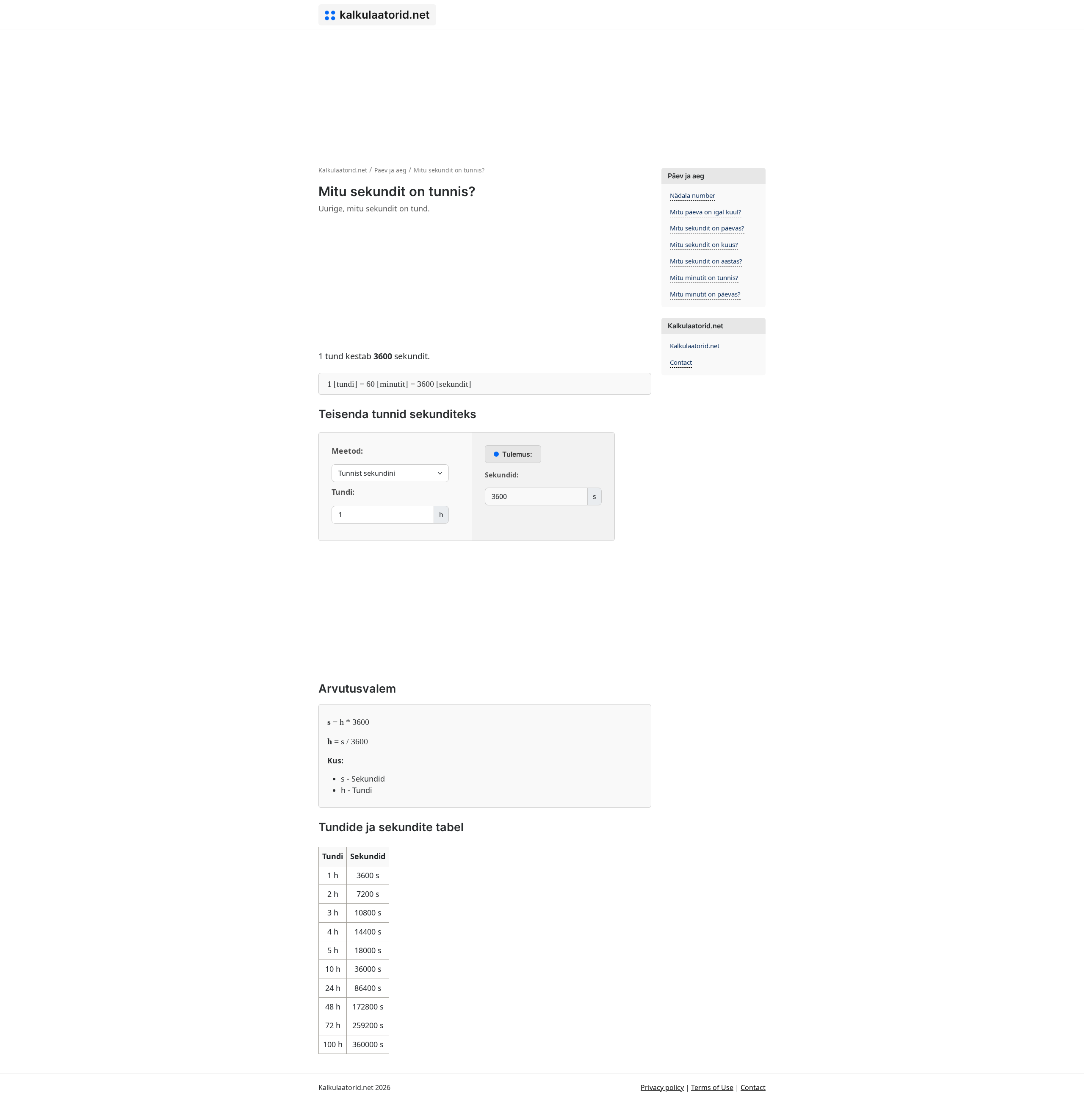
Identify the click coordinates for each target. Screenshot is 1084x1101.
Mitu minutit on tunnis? (704, 277)
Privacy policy (662, 1087)
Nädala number (692, 195)
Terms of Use (712, 1087)
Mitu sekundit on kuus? (704, 244)
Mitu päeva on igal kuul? (705, 212)
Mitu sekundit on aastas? (706, 261)
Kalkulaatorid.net (694, 345)
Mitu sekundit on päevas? (707, 228)
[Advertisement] (542, 93)
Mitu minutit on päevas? (705, 294)
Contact (681, 362)
